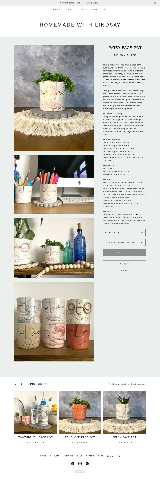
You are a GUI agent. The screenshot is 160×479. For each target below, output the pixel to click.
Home (43, 456)
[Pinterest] (87, 463)
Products (57, 10)
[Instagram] (80, 463)
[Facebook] (72, 463)
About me (71, 10)
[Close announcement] (155, 3)
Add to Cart (124, 253)
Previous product (117, 384)
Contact (94, 10)
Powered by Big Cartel (80, 471)
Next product (138, 384)
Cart (105, 10)
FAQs (83, 10)
